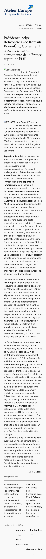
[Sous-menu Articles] (41, 24)
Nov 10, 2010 (9, 64)
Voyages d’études (11, 477)
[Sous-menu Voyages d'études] (34, 28)
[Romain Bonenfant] (10, 122)
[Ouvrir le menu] (31, 534)
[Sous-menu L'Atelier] (33, 24)
